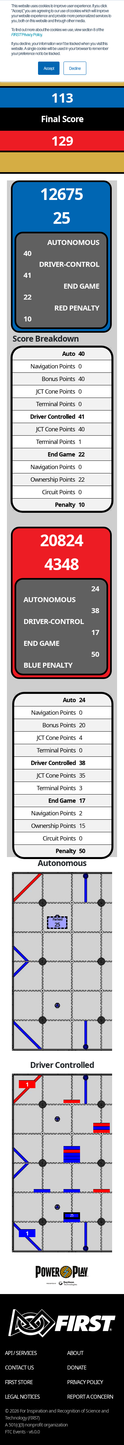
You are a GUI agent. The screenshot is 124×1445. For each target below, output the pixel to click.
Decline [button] (75, 68)
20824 (61, 540)
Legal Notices (22, 1396)
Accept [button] (49, 68)
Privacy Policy (26, 34)
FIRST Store (19, 1382)
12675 (61, 194)
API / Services (21, 1353)
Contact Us (19, 1367)
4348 (61, 564)
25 (61, 217)
